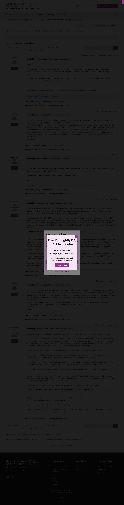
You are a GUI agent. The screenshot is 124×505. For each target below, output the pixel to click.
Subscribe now (62, 265)
